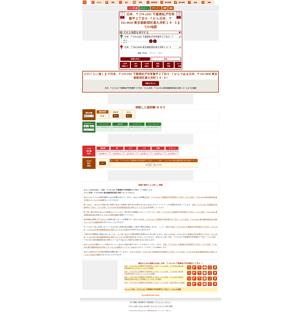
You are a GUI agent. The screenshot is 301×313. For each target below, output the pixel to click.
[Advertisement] (100, 26)
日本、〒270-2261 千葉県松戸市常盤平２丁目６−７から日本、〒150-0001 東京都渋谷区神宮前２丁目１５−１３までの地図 (153, 273)
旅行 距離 (168, 65)
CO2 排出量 (133, 8)
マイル (152, 53)
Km (122, 15)
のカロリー (144, 8)
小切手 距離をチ (125, 65)
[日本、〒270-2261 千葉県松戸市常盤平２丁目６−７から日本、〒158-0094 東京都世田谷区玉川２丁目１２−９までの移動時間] (204, 267)
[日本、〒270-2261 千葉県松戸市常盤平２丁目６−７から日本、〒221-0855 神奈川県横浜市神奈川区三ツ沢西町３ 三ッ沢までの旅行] (199, 278)
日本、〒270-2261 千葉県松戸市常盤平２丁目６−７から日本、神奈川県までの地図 (154, 283)
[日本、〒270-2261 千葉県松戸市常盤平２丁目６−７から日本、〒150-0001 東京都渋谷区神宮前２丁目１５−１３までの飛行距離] (215, 273)
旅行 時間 (135, 65)
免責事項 (141, 302)
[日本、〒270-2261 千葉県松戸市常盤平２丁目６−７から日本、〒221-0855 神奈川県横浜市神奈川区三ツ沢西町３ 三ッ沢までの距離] (189, 278)
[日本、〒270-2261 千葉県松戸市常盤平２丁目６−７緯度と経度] (209, 267)
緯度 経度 (157, 65)
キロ (160, 53)
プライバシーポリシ (163, 302)
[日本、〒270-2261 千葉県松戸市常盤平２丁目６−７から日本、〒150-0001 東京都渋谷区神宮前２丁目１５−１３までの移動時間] (204, 273)
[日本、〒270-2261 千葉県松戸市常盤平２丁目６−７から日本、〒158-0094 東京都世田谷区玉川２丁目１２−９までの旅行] (199, 267)
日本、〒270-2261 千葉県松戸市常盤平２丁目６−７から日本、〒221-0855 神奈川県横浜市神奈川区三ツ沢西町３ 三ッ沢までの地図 (153, 278)
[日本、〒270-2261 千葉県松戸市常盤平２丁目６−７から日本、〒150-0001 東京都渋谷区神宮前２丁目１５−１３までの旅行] (199, 273)
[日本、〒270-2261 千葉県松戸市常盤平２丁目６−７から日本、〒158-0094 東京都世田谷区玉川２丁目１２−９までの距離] (189, 267)
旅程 (171, 8)
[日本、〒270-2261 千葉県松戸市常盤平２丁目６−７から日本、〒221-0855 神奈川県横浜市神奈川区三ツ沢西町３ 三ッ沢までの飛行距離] (215, 278)
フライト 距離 (180, 65)
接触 (135, 302)
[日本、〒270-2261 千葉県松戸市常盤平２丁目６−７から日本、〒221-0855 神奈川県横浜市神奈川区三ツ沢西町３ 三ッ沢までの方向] (194, 278)
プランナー (156, 8)
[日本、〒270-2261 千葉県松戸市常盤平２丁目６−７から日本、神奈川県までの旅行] (199, 284)
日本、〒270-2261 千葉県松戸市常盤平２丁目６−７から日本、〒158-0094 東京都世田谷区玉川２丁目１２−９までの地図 (153, 267)
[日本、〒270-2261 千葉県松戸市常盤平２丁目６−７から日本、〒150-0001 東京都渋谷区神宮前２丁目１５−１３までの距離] (189, 273)
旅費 (165, 8)
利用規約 (150, 302)
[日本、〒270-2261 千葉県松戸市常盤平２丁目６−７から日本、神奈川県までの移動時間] (204, 284)
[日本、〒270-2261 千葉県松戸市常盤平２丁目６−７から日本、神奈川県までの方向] (194, 284)
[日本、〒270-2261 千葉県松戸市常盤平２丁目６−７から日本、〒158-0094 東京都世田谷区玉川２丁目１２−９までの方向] (194, 267)
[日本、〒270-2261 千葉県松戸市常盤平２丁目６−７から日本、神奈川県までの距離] (189, 284)
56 (178, 15)
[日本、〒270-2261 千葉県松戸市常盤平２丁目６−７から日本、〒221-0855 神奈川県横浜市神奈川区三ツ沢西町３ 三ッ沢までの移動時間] (204, 278)
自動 (145, 53)
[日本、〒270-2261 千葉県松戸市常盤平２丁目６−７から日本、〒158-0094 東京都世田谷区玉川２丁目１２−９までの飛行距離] (215, 267)
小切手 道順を (147, 65)
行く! (115, 116)
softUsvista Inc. (152, 310)
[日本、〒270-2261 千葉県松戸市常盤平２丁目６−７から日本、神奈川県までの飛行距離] (215, 284)
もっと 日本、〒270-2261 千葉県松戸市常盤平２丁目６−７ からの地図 (153, 289)
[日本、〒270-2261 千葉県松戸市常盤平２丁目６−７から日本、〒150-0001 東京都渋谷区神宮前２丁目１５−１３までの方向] (194, 273)
